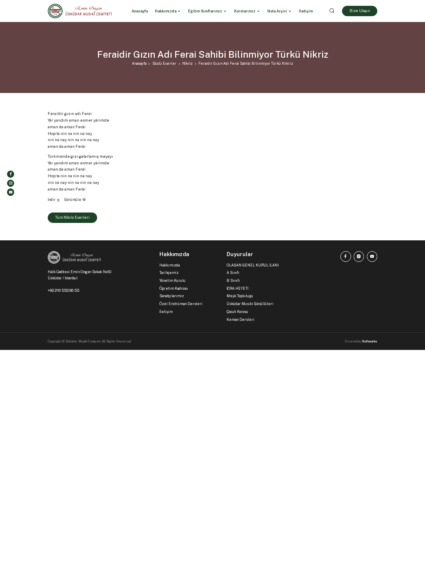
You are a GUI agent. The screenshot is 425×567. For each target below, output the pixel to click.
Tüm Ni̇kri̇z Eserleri (72, 217)
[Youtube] (11, 192)
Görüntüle (73, 200)
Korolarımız (244, 11)
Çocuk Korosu (237, 312)
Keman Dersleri (240, 320)
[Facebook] (11, 174)
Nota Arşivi (277, 11)
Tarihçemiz (168, 273)
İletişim (166, 312)
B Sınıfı (233, 281)
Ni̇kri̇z (187, 63)
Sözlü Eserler (164, 63)
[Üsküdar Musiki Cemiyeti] (80, 11)
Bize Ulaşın (359, 11)
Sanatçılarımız (171, 296)
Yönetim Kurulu (172, 281)
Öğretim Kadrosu (173, 288)
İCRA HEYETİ (237, 288)
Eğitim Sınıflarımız (205, 11)
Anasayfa (139, 63)
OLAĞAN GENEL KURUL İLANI (253, 265)
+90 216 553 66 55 (63, 290)
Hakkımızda (165, 11)
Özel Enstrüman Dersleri (181, 304)
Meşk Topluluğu (240, 296)
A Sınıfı (233, 273)
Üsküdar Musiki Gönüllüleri (250, 304)
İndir (52, 200)
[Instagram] (11, 183)
